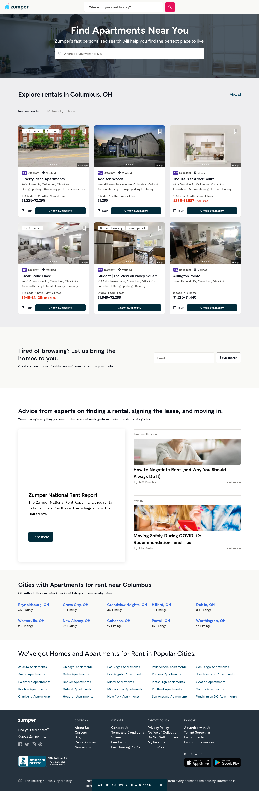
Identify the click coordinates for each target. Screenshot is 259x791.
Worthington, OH (211, 620)
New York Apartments (123, 696)
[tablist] (129, 111)
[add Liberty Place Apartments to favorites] (84, 131)
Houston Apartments (78, 696)
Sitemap (117, 737)
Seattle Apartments (210, 682)
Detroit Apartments (77, 689)
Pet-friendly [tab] (54, 111)
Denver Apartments (77, 682)
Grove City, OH (75, 604)
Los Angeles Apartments (125, 674)
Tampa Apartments (210, 689)
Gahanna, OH (119, 620)
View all (235, 94)
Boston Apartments (32, 689)
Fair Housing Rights (125, 747)
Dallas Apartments (76, 674)
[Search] (170, 7)
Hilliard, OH (161, 604)
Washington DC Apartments (216, 696)
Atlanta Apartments (32, 667)
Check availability (60, 210)
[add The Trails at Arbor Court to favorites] (235, 131)
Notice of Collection (163, 732)
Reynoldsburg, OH (33, 604)
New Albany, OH (76, 620)
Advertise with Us (197, 727)
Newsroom (83, 747)
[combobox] (123, 7)
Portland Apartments (167, 689)
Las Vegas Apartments (123, 667)
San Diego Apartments (212, 667)
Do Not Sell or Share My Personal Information (163, 742)
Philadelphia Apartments (169, 667)
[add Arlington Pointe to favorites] (235, 228)
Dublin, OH (205, 604)
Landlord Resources (199, 742)
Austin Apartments (31, 674)
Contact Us (119, 727)
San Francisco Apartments (215, 674)
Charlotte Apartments (34, 696)
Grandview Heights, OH (127, 604)
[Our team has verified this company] (43, 173)
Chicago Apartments (78, 667)
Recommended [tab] (29, 111)
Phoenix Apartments (167, 674)
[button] (198, 763)
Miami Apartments (120, 682)
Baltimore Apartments (34, 682)
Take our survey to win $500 (123, 785)
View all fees (58, 196)
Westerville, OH (31, 620)
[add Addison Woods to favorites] (160, 131)
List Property (194, 737)
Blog (78, 737)
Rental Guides (85, 742)
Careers (81, 732)
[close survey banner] (161, 785)
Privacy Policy (158, 727)
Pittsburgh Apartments (168, 682)
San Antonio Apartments (170, 696)
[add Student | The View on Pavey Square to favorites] (160, 228)
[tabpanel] (129, 217)
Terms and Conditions (127, 732)
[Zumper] (17, 7)
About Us (82, 727)
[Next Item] (83, 146)
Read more (40, 537)
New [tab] (71, 111)
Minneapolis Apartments (124, 689)
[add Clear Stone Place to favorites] (84, 228)
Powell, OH (161, 620)
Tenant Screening (197, 732)
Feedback (118, 742)
